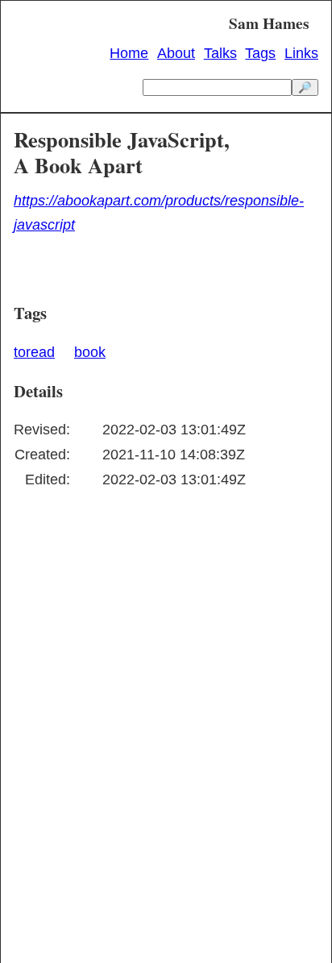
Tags (260, 53)
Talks (220, 53)
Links (301, 53)
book (90, 352)
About (176, 53)
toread (34, 352)
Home (129, 53)
